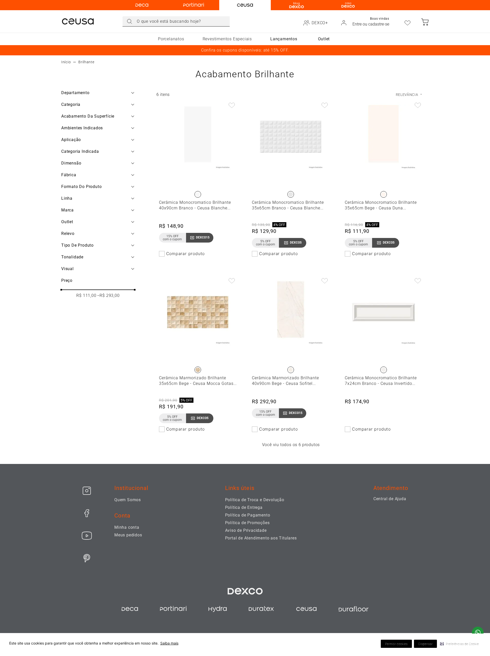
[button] (459, 644)
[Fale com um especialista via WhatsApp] (478, 633)
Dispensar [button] (425, 644)
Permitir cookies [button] (396, 644)
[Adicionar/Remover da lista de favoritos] (232, 106)
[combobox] (176, 21)
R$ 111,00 (86, 295)
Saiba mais (169, 643)
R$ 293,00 (108, 295)
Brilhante (86, 62)
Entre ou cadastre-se (370, 24)
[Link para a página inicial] (66, 62)
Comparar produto (185, 253)
